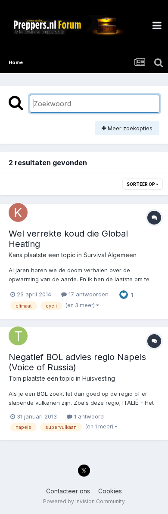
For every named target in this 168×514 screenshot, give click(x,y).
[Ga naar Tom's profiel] (18, 335)
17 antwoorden (88, 294)
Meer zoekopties (129, 128)
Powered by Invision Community (84, 501)
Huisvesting (98, 378)
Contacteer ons (68, 491)
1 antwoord (88, 416)
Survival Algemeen (110, 255)
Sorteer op (141, 184)
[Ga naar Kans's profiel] (18, 212)
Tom (15, 378)
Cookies (110, 491)
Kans (15, 255)
